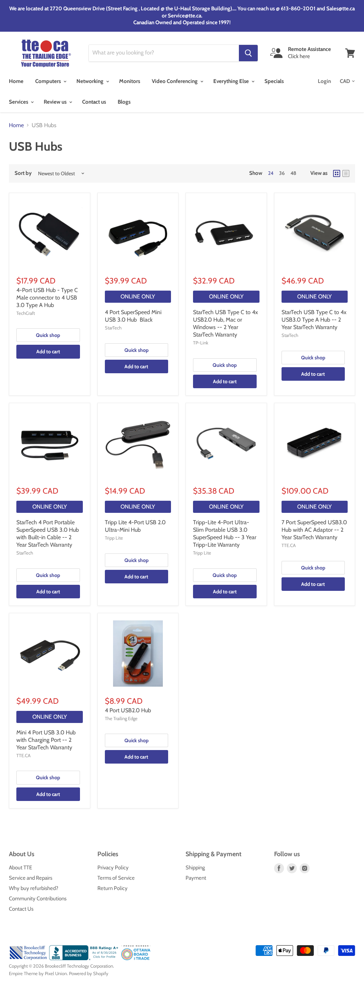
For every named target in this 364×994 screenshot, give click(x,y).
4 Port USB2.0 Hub (128, 710)
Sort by (23, 173)
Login (324, 81)
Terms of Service (116, 878)
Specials (274, 81)
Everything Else (231, 81)
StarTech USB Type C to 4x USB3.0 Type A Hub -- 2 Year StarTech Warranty (314, 320)
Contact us (94, 102)
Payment (196, 878)
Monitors (129, 81)
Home (16, 81)
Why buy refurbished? (33, 888)
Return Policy (112, 888)
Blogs (124, 102)
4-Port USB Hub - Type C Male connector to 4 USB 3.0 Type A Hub (47, 297)
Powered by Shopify (88, 973)
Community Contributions (37, 898)
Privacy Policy (113, 867)
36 (282, 173)
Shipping (195, 867)
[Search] (248, 53)
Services (19, 102)
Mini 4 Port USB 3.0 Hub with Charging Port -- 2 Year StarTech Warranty (46, 740)
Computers (48, 81)
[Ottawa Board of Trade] (136, 958)
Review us (56, 102)
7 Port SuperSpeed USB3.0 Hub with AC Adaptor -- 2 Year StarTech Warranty (314, 530)
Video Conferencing (175, 81)
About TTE (20, 867)
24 (270, 173)
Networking (90, 81)
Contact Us (21, 909)
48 (293, 173)
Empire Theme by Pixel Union (38, 973)
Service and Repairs (30, 878)
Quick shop (48, 335)
